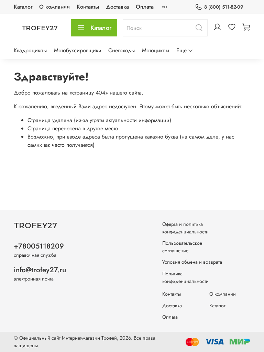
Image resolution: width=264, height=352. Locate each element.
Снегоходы (121, 50)
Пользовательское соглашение (182, 247)
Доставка (117, 7)
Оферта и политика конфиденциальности (185, 228)
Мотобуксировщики (77, 50)
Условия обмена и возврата (192, 261)
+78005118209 (39, 246)
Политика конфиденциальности (185, 277)
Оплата (145, 7)
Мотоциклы (155, 50)
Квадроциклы (30, 50)
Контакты (88, 7)
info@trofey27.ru (40, 270)
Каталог (23, 7)
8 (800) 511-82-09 (223, 6)
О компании (54, 7)
